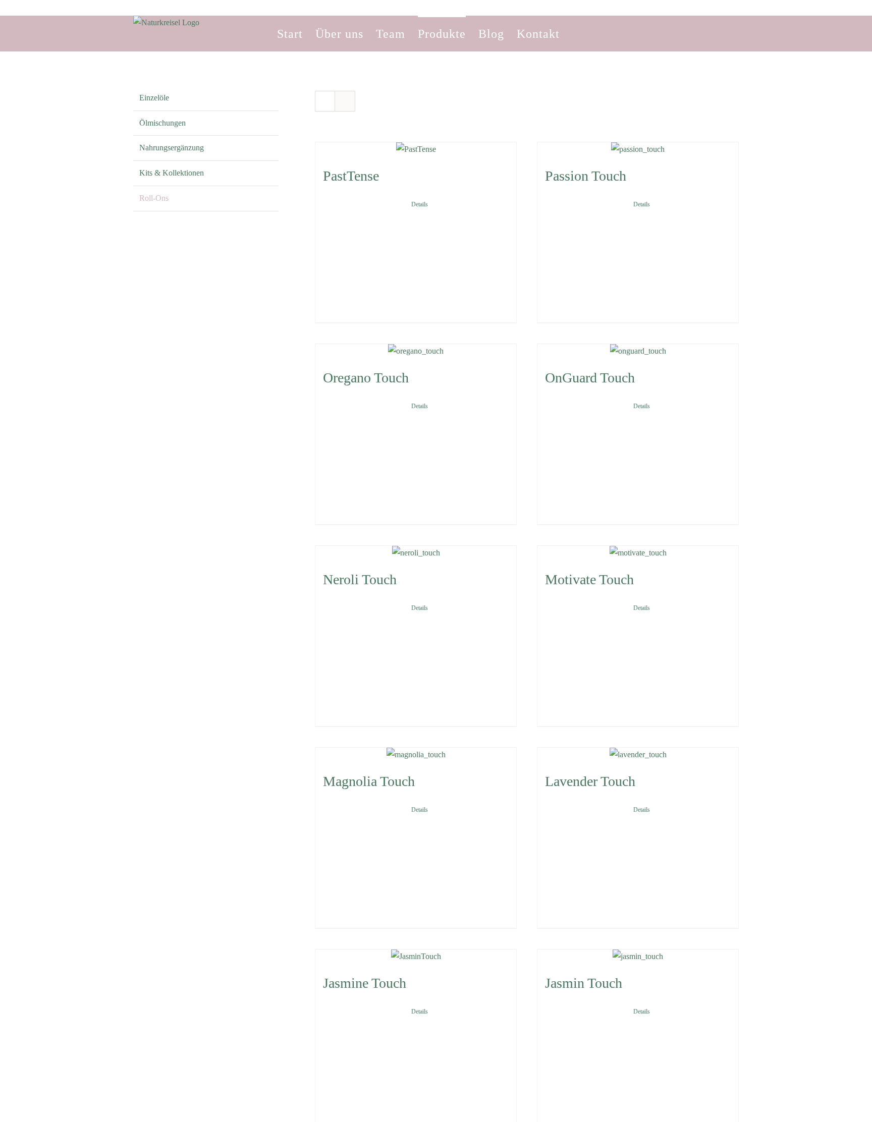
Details (419, 204)
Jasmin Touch (583, 983)
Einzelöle (154, 97)
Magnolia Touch (369, 781)
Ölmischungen (162, 123)
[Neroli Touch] (415, 553)
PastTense (351, 176)
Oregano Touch (366, 377)
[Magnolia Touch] (415, 755)
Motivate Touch (589, 579)
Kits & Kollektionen (171, 173)
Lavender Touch (590, 781)
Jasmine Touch (364, 983)
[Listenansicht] (345, 101)
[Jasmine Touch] (415, 956)
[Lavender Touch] (637, 755)
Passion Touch (585, 176)
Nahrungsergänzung (171, 147)
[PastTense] (415, 149)
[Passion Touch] (637, 149)
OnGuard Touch (590, 377)
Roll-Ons (154, 198)
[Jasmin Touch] (637, 956)
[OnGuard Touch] (637, 351)
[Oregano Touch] (415, 351)
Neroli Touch (360, 579)
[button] (577, 33)
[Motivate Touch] (637, 553)
